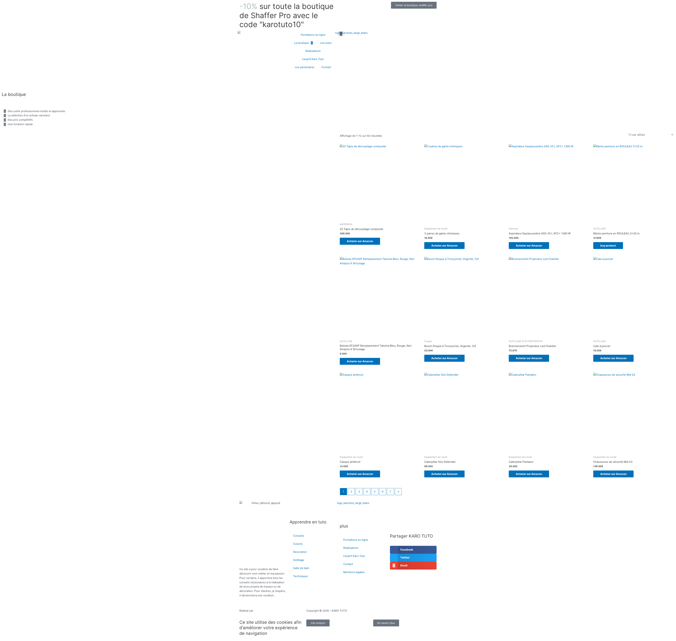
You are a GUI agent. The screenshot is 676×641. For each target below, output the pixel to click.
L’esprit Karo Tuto (313, 59)
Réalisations (313, 51)
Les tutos (326, 43)
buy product (608, 245)
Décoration (300, 552)
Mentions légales (354, 572)
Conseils (298, 535)
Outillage (298, 560)
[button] (341, 34)
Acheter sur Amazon (360, 241)
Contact (326, 67)
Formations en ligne (313, 34)
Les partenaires (304, 67)
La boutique (301, 43)
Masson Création (264, 610)
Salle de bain (301, 568)
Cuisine (298, 543)
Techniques (300, 576)
